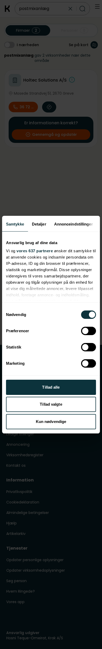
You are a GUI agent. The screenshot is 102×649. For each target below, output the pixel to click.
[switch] (88, 331)
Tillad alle (51, 387)
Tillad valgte (51, 404)
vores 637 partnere (34, 251)
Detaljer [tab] (39, 224)
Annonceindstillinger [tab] (73, 224)
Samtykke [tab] (15, 224)
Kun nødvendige (51, 421)
